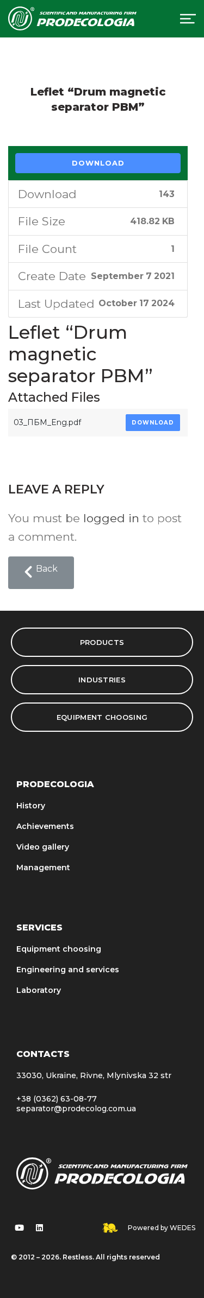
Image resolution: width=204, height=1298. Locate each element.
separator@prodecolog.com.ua (76, 1108)
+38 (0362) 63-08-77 (56, 1099)
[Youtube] (19, 1228)
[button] (41, 572)
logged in (111, 518)
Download (98, 163)
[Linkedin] (39, 1228)
